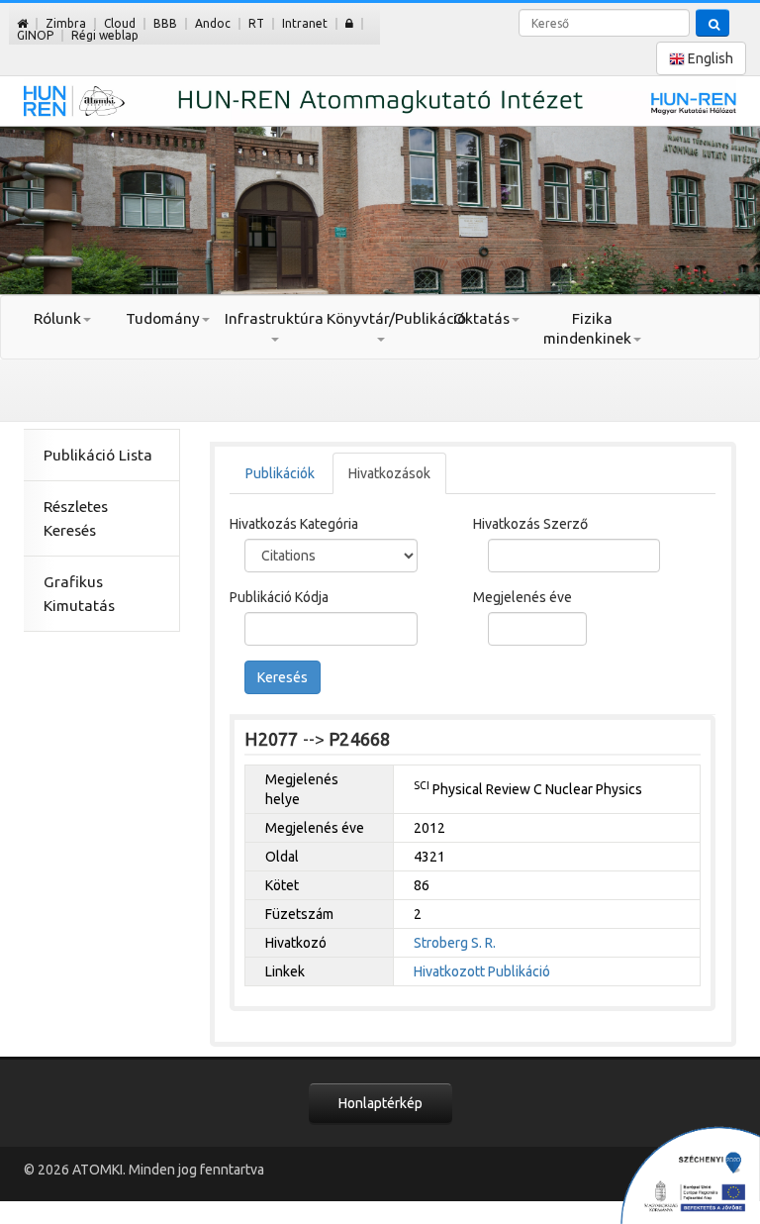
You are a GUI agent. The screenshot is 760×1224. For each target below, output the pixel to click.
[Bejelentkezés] (349, 23)
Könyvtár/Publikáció (379, 318)
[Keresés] (712, 23)
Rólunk (57, 318)
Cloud (120, 23)
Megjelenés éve (522, 597)
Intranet (305, 23)
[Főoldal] (22, 23)
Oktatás (481, 318)
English (709, 58)
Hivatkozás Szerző (530, 524)
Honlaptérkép (380, 1103)
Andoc (213, 23)
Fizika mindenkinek (587, 328)
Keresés (282, 677)
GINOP (35, 35)
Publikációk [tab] (280, 473)
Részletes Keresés (76, 518)
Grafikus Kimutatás (79, 593)
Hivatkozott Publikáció (482, 971)
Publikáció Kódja (279, 597)
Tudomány (163, 318)
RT (256, 23)
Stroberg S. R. (455, 943)
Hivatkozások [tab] (389, 473)
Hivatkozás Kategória (294, 524)
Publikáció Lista (98, 455)
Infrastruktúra (274, 318)
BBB (165, 23)
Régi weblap (105, 35)
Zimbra (66, 23)
